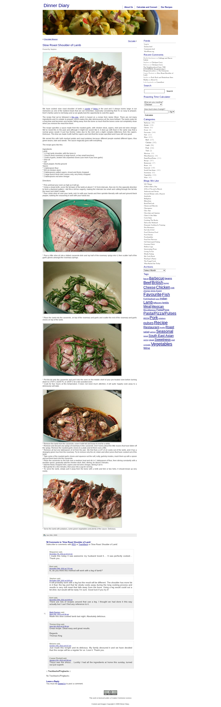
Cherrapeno (148, 208)
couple (87, 109)
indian (163, 298)
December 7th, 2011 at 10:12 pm (60, 554)
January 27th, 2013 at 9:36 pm (60, 660)
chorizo (146, 291)
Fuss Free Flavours (150, 239)
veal (173, 340)
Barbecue (147, 123)
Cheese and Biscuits (151, 206)
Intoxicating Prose (150, 249)
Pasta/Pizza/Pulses (150, 158)
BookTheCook (149, 203)
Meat (145, 137)
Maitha (145, 80)
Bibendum (147, 201)
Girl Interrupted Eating (152, 242)
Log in (146, 44)
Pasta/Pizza (162, 310)
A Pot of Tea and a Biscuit (153, 189)
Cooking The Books (151, 220)
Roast (146, 165)
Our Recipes (166, 7)
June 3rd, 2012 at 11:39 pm (59, 626)
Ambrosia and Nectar (151, 191)
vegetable (146, 345)
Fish (145, 135)
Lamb (148, 145)
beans (168, 278)
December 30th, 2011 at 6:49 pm (60, 600)
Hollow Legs (148, 247)
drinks (153, 291)
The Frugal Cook (150, 261)
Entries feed (148, 46)
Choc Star (147, 210)
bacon (146, 279)
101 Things (148, 184)
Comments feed (149, 49)
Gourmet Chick (149, 244)
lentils (165, 302)
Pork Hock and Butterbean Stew (162, 77)
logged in (62, 684)
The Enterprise (163, 71)
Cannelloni (160, 82)
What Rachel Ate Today (152, 263)
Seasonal (147, 168)
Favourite (147, 132)
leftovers (157, 303)
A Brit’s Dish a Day (150, 186)
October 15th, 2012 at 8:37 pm (60, 645)
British (146, 125)
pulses (148, 323)
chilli (172, 288)
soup (145, 336)
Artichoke (147, 196)
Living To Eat (149, 251)
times (96, 109)
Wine (146, 177)
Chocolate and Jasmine (152, 213)
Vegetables (147, 175)
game (157, 299)
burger (166, 283)
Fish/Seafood (149, 299)
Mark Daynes (54, 612)
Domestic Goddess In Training (154, 225)
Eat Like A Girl (149, 230)
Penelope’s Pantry (150, 259)
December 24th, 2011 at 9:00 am (60, 580)
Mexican (147, 153)
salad (146, 331)
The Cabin (131, 41)
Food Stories (148, 235)
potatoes (162, 318)
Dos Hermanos (149, 227)
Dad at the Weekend (151, 223)
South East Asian (150, 170)
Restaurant (147, 163)
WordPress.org (149, 51)
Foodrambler (148, 237)
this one (75, 117)
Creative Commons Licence (121, 698)
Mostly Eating (149, 254)
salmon (153, 332)
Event (146, 130)
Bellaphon (147, 198)
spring (146, 340)
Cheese (146, 127)
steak (151, 340)
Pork (147, 148)
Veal (147, 151)
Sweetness (147, 172)
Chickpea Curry (157, 62)
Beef (147, 140)
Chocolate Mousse (51, 39)
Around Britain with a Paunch (154, 194)
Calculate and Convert (147, 7)
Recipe (146, 160)
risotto (162, 327)
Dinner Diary (56, 5)
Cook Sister (148, 218)
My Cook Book (149, 256)
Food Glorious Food (151, 232)
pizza (146, 318)
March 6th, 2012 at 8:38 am (59, 614)
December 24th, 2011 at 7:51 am (60, 568)
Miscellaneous (149, 156)
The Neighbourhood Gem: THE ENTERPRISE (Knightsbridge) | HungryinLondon (154, 69)
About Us (128, 7)
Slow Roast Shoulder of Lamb (62, 45)
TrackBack (83, 544)
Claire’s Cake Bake (150, 215)
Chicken (148, 142)
